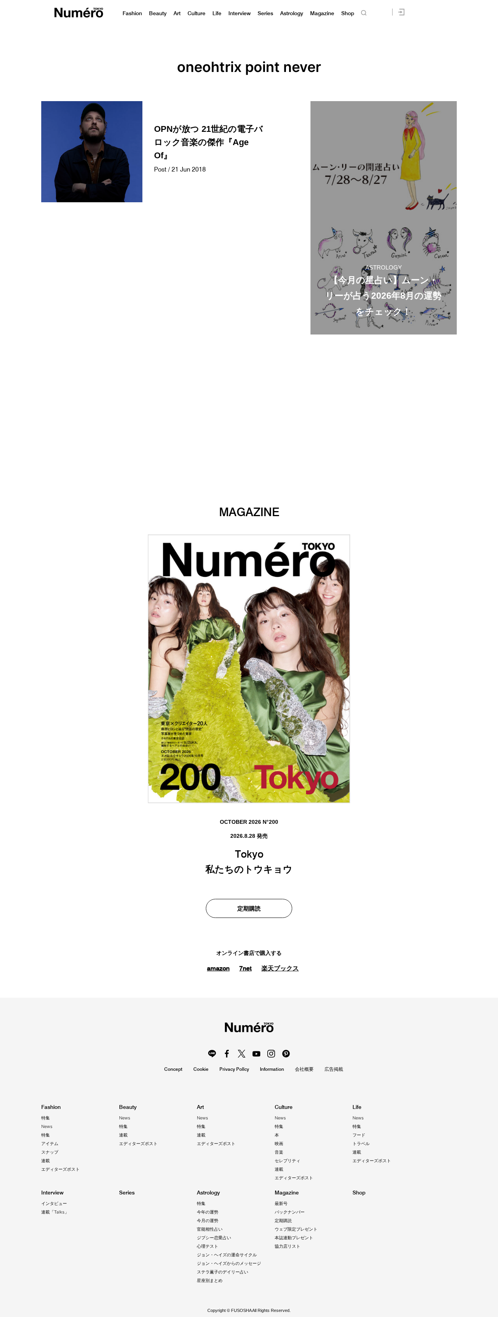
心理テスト (207, 1246)
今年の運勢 (207, 1212)
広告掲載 (333, 1069)
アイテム (49, 1143)
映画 (279, 1143)
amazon (218, 968)
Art (177, 13)
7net (245, 968)
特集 (45, 1118)
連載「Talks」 (55, 1212)
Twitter (241, 1054)
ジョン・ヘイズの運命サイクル (227, 1254)
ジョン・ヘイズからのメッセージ (229, 1263)
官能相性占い (210, 1229)
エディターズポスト (60, 1169)
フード (358, 1135)
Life (216, 13)
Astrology (291, 13)
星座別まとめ (210, 1280)
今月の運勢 (207, 1220)
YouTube (256, 1054)
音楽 (279, 1152)
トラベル (361, 1143)
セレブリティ (287, 1160)
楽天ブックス (280, 968)
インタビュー (54, 1203)
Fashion (132, 13)
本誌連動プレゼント (294, 1237)
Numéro (78, 13)
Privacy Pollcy (234, 1069)
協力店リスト (287, 1246)
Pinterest (286, 1054)
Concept (173, 1069)
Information (272, 1069)
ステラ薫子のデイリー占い (222, 1272)
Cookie (201, 1069)
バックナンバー (290, 1212)
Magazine (322, 13)
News (47, 1126)
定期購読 (249, 908)
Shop (347, 13)
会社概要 (304, 1069)
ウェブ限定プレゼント (296, 1229)
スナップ (49, 1152)
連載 (45, 1160)
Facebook (227, 1054)
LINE (212, 1054)
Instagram (271, 1054)
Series (265, 13)
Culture (196, 13)
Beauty (158, 13)
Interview (239, 13)
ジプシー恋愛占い (214, 1237)
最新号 (281, 1203)
